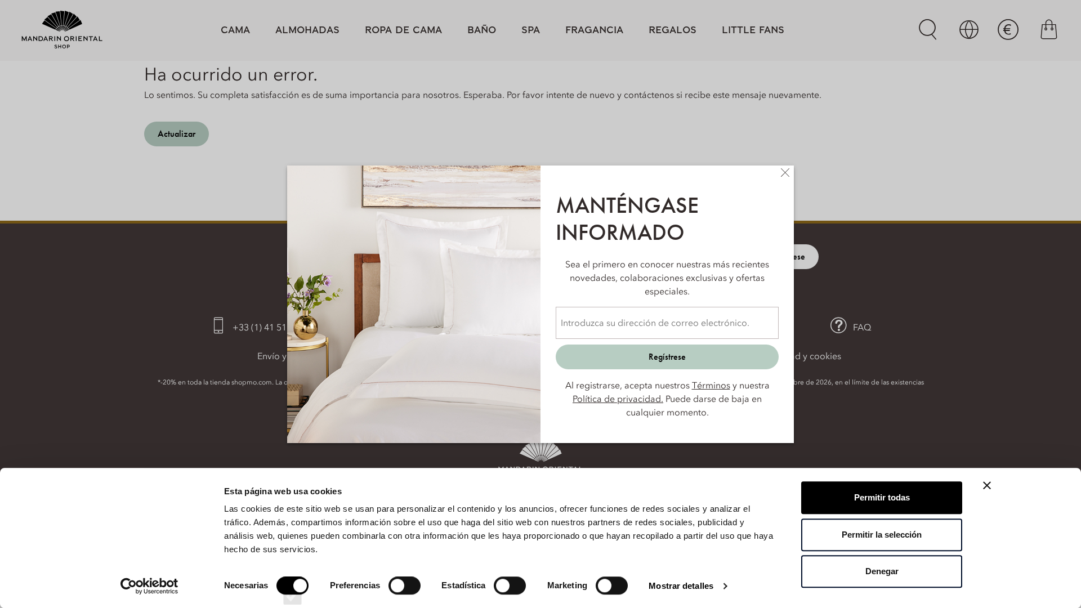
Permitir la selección (882, 534)
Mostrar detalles (681, 586)
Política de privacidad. (618, 398)
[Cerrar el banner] (987, 485)
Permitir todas (882, 497)
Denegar (882, 571)
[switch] (404, 596)
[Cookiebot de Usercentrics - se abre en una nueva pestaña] (149, 586)
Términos (711, 385)
